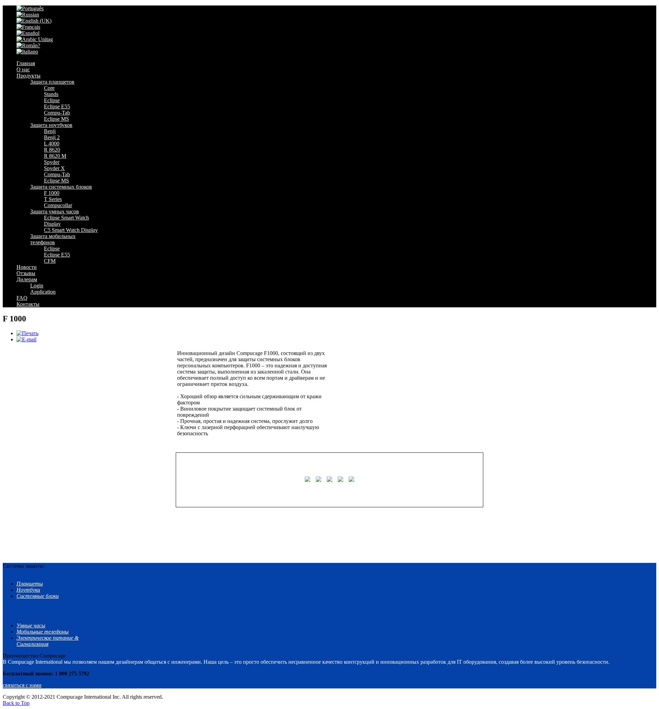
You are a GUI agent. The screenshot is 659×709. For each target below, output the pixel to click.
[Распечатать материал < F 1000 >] (27, 333)
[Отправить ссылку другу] (26, 339)
